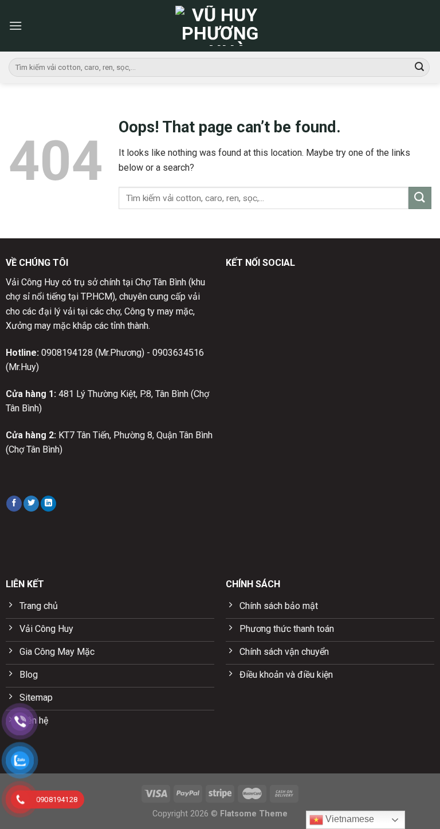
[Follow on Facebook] (14, 504)
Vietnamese (348, 819)
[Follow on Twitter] (31, 504)
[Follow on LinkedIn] (48, 504)
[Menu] (15, 25)
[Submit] (419, 67)
